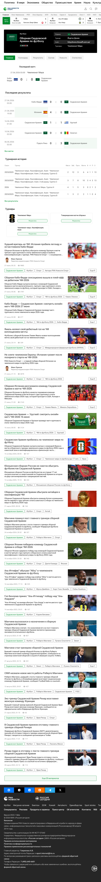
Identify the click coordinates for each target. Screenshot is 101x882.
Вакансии (8, 820)
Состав (51, 58)
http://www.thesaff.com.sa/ (79, 42)
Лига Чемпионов (17, 15)
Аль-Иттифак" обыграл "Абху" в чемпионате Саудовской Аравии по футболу (28, 572)
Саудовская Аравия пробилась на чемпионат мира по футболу (33, 441)
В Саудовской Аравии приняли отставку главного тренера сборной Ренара (31, 726)
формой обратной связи (14, 867)
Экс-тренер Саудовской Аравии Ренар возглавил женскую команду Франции (31, 699)
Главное (6, 15)
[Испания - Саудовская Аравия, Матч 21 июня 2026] (25, 45)
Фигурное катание (21, 805)
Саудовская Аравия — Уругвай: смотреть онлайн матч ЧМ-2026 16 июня (31, 415)
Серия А (63, 15)
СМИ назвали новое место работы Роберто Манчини (33, 673)
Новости (63, 58)
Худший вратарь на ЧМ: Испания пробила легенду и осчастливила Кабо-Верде (32, 245)
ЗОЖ (44, 805)
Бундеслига (72, 15)
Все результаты (11, 201)
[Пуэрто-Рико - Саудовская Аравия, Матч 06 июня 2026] (20, 45)
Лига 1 (82, 15)
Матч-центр (6, 20)
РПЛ (28, 15)
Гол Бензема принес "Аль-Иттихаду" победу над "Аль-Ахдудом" (33, 597)
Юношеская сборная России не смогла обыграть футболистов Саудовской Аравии (31, 467)
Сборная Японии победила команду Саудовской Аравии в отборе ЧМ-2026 (30, 545)
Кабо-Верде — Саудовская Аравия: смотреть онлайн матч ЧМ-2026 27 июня (33, 305)
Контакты (86, 809)
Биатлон (35, 805)
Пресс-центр (58, 809)
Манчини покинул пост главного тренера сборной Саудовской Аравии (31, 519)
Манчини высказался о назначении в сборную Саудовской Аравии (30, 622)
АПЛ (46, 15)
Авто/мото (62, 805)
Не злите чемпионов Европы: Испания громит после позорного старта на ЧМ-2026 (33, 356)
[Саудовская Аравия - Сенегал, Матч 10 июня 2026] (22, 45)
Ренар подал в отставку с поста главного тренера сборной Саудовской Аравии (31, 752)
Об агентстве (73, 809)
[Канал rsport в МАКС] (9, 790)
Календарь (23, 58)
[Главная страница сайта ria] (4, 9)
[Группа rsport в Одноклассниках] (40, 790)
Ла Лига (54, 15)
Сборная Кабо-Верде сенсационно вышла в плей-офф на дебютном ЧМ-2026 (34, 279)
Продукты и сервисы (40, 809)
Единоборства (76, 805)
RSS (95, 809)
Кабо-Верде (9, 79)
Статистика (77, 58)
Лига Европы (37, 15)
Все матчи (9, 151)
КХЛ (88, 15)
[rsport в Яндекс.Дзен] (19, 790)
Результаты (38, 58)
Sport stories (90, 805)
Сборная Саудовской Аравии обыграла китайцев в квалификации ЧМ (32, 493)
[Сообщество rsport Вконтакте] (29, 790)
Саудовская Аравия (46, 79)
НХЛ (94, 15)
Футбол (23, 34)
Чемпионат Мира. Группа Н (42, 187)
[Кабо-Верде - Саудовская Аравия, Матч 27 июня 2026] (27, 45)
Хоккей (52, 805)
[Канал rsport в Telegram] (50, 790)
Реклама (23, 809)
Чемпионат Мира (75, 46)
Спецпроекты (10, 809)
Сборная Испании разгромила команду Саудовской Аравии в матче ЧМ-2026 (32, 387)
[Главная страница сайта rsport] (17, 9)
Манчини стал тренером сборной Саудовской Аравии (33, 647)
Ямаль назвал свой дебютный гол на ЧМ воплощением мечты (26, 330)
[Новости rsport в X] (60, 790)
